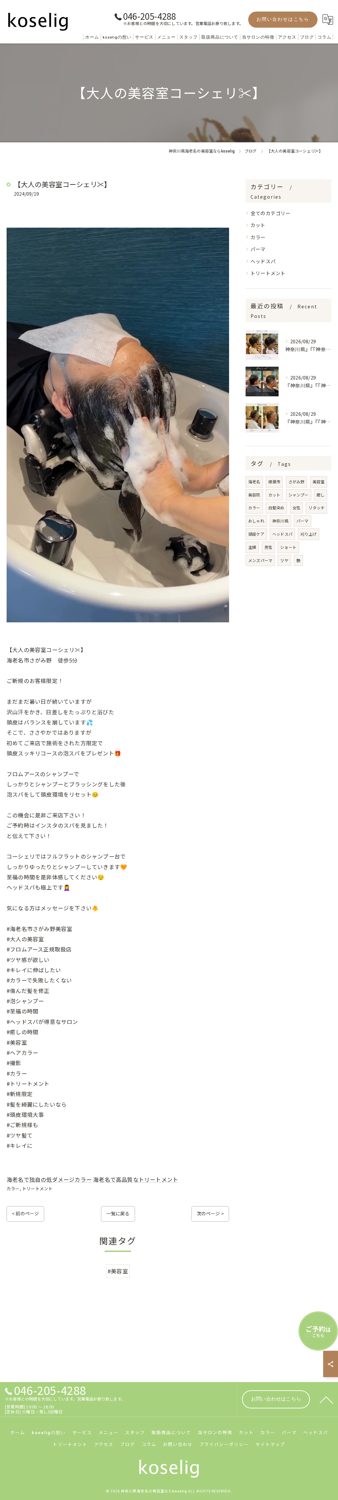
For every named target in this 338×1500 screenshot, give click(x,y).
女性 (296, 507)
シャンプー (298, 494)
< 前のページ (25, 1213)
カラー (13, 1188)
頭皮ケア (256, 534)
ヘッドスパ (263, 261)
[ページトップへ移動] (326, 1399)
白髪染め (276, 507)
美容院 (254, 494)
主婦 (252, 547)
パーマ (258, 248)
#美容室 (118, 1271)
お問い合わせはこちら (282, 19)
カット (258, 224)
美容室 (319, 481)
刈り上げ (308, 534)
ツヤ (284, 560)
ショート (288, 547)
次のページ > (210, 1213)
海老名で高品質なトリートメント (135, 1179)
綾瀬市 (274, 481)
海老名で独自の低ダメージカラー (49, 1179)
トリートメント (37, 1188)
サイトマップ (270, 1444)
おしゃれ (256, 521)
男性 (268, 547)
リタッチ (316, 507)
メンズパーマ (260, 560)
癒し (320, 494)
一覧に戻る (118, 1213)
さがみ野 (296, 481)
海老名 (254, 481)
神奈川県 (280, 521)
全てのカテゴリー (271, 213)
